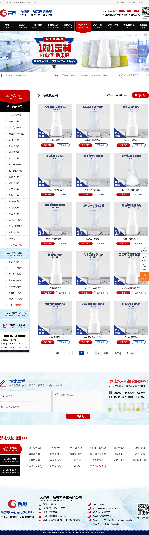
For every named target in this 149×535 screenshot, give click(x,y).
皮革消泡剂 (14, 189)
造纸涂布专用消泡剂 (93, 239)
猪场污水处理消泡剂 (55, 337)
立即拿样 (62, 145)
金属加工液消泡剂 (17, 133)
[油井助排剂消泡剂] (93, 121)
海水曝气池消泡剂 (93, 190)
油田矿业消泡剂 (16, 220)
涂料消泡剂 (14, 121)
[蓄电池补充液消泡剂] (55, 121)
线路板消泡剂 (15, 164)
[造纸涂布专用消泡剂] (93, 219)
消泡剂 (12, 238)
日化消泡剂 (14, 208)
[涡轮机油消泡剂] (131, 121)
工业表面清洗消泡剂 (55, 190)
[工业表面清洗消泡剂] (55, 170)
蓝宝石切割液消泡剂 (131, 288)
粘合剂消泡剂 (15, 127)
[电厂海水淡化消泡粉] (131, 170)
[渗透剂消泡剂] (55, 268)
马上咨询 (47, 145)
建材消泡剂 (14, 158)
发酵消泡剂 (14, 201)
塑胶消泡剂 (14, 183)
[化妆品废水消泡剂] (93, 268)
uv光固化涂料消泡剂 (93, 337)
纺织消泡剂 (14, 140)
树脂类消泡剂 (15, 293)
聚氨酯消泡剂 (15, 280)
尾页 (106, 353)
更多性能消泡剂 (16, 305)
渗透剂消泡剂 (55, 288)
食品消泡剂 (14, 195)
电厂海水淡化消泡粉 (131, 190)
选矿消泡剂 (84, 75)
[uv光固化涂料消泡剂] (93, 318)
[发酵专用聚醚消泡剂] (55, 219)
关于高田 (134, 2)
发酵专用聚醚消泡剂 (55, 239)
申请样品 (140, 95)
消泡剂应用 (22, 75)
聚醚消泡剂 (14, 262)
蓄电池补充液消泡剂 (55, 140)
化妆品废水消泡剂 (93, 288)
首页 (57, 353)
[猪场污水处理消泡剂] (55, 318)
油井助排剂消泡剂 (93, 140)
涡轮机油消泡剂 (131, 140)
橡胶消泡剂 (14, 177)
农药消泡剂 (14, 214)
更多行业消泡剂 (16, 245)
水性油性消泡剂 (16, 268)
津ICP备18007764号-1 (98, 533)
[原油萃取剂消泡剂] (131, 219)
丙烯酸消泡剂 (15, 286)
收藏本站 (122, 2)
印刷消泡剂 (14, 152)
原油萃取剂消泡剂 (131, 239)
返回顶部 (144, 279)
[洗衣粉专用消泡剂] (131, 318)
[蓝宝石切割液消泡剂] (131, 268)
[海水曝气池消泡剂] (93, 170)
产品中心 (12, 75)
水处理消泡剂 (15, 115)
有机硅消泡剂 (15, 274)
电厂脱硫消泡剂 (16, 171)
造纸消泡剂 (14, 146)
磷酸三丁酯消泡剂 (17, 299)
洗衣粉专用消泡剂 (131, 337)
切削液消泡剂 (95, 75)
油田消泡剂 (74, 75)
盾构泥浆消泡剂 (108, 75)
